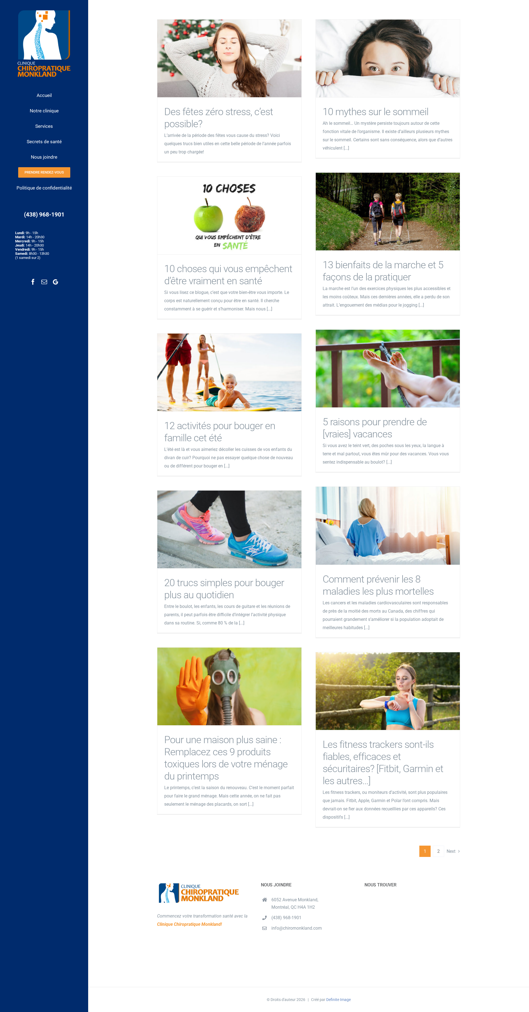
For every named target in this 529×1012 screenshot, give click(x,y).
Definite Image (338, 999)
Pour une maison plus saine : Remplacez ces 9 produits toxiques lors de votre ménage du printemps (229, 686)
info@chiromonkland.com (296, 928)
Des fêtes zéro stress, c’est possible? (229, 58)
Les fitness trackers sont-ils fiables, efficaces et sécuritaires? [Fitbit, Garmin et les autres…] (388, 691)
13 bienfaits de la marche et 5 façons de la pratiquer (388, 211)
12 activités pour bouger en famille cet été (229, 372)
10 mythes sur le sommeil (388, 58)
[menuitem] (44, 95)
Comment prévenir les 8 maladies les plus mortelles (388, 525)
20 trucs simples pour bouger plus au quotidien (229, 529)
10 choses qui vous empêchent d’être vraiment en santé (229, 215)
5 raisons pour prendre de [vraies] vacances (388, 368)
